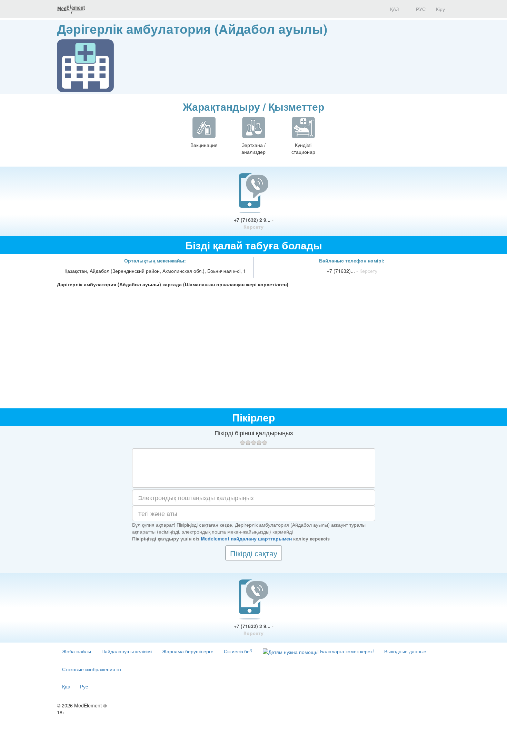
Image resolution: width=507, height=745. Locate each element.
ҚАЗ (394, 9)
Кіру (440, 9)
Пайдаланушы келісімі (126, 651)
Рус (84, 686)
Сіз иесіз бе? (238, 651)
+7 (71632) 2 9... (254, 223)
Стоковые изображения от (91, 669)
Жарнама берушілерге (187, 651)
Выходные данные (405, 651)
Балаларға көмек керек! (346, 651)
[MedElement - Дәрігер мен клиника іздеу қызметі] (71, 9)
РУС (420, 9)
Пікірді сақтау (253, 553)
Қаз (66, 686)
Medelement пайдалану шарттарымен (246, 538)
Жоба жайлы (76, 651)
